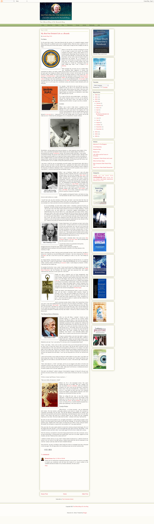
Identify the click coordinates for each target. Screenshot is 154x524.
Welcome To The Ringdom (100, 144)
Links (99, 25)
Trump (102, 180)
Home (42, 25)
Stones (69, 400)
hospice (98, 179)
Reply (46, 465)
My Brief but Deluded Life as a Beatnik (102, 114)
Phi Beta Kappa (77, 287)
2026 (96, 136)
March (98, 107)
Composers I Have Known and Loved (102, 158)
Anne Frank (101, 175)
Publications (70, 25)
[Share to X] (48, 450)
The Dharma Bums (50, 76)
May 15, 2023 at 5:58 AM (59, 458)
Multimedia (91, 25)
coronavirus (97, 177)
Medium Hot (96, 152)
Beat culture (83, 175)
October (98, 124)
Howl (76, 239)
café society (82, 188)
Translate (105, 87)
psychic (99, 180)
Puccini (69, 385)
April (97, 110)
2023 (96, 101)
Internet (84, 25)
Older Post (85, 494)
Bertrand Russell (109, 175)
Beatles (78, 400)
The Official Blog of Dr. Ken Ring (80, 506)
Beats (68, 80)
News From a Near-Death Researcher (103, 167)
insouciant (63, 262)
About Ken (49, 25)
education (108, 177)
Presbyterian (56, 153)
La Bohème (74, 385)
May (97, 112)
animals (95, 175)
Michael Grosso (49, 458)
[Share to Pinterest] (51, 450)
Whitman (86, 254)
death (104, 177)
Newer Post (44, 494)
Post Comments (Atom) (67, 499)
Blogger (85, 512)
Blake (44, 255)
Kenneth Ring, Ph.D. (47, 36)
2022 (96, 99)
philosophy (95, 180)
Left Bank (65, 189)
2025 (96, 134)
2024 (96, 131)
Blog (63, 25)
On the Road (82, 79)
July (97, 120)
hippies (63, 77)
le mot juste (48, 114)
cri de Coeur (71, 239)
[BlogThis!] (46, 450)
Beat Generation (84, 76)
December (99, 129)
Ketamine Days (97, 149)
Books (57, 25)
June (97, 118)
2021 (96, 97)
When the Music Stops (99, 161)
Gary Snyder (55, 305)
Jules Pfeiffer (75, 183)
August (98, 122)
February (98, 105)
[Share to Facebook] (49, 450)
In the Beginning (97, 146)
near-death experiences (107, 179)
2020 (96, 94)
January (98, 103)
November (99, 126)
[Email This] (45, 450)
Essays (77, 25)
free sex (57, 280)
